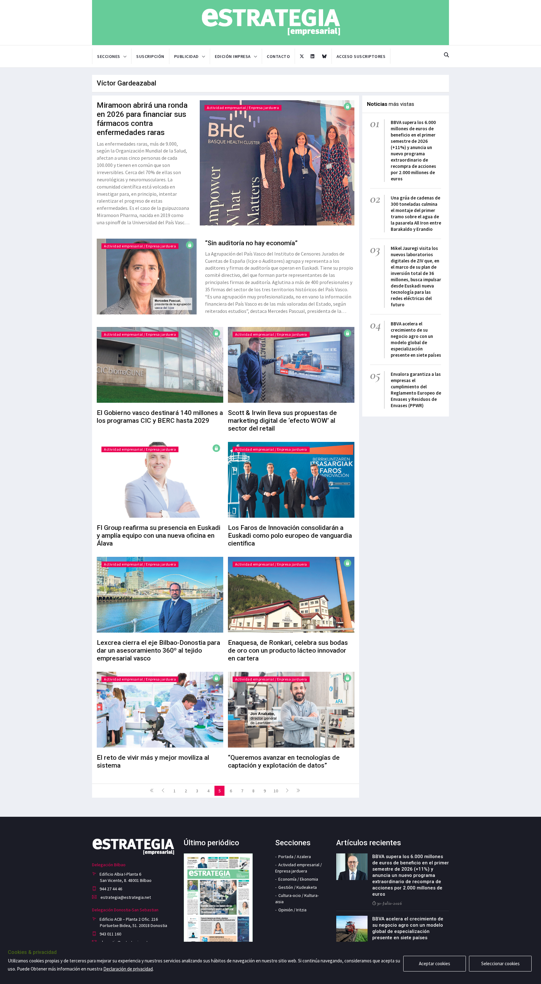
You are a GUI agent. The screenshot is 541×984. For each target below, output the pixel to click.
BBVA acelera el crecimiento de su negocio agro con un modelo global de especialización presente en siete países (416, 339)
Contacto (278, 56)
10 (276, 791)
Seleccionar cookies (500, 963)
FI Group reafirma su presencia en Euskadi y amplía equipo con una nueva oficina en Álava (158, 535)
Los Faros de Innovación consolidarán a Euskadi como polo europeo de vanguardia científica (290, 535)
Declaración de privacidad (128, 969)
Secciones (108, 56)
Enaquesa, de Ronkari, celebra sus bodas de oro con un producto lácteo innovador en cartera (288, 650)
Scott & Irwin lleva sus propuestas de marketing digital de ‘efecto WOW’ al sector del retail (282, 420)
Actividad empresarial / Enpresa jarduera (243, 107)
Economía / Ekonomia (298, 879)
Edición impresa (233, 56)
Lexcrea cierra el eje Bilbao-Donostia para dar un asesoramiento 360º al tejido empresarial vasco (158, 650)
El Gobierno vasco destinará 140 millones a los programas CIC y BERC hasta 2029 (160, 416)
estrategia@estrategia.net (125, 897)
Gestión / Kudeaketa (297, 887)
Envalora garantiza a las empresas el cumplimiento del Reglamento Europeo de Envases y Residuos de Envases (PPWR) (416, 389)
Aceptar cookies (434, 963)
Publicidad (186, 56)
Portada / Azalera (294, 856)
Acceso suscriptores (361, 56)
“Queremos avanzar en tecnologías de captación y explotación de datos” (284, 761)
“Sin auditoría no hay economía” (251, 243)
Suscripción (150, 56)
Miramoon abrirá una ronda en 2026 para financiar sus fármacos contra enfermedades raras (142, 119)
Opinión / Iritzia (292, 910)
